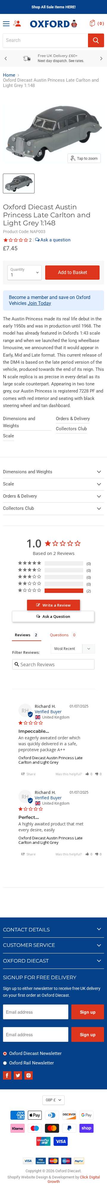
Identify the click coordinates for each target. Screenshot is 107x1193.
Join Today (39, 303)
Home (9, 75)
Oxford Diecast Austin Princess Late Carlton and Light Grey (50, 760)
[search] (45, 40)
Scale (8, 436)
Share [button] (31, 774)
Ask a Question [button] (56, 616)
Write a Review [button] (57, 605)
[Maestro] (66, 1162)
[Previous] (6, 58)
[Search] (96, 40)
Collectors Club (71, 428)
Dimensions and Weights (19, 422)
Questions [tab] (59, 634)
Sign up (88, 1012)
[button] (89, 774)
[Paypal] (79, 1162)
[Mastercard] (53, 1162)
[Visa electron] (41, 1162)
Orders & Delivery (73, 418)
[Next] (101, 58)
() (100, 23)
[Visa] (28, 1162)
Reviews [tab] (22, 634)
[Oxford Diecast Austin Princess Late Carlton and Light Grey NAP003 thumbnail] (18, 183)
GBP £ (51, 1100)
